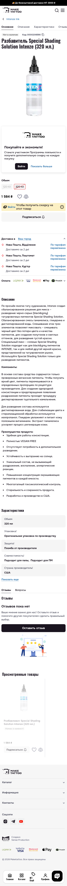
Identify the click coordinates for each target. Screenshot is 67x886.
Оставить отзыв (33, 628)
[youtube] (21, 821)
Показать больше (41, 166)
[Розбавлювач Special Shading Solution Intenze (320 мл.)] (23, 697)
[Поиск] (57, 10)
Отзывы (6, 590)
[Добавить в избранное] (20, 196)
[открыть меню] (63, 10)
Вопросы (20, 590)
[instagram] (5, 821)
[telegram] (13, 821)
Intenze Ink (12, 19)
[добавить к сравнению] (26, 196)
